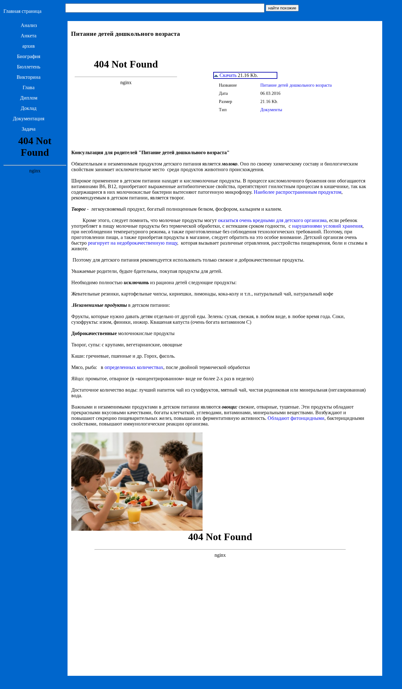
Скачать (227, 75)
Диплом (28, 97)
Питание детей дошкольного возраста (296, 85)
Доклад (28, 108)
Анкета (28, 35)
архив (28, 46)
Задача (28, 129)
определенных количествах (134, 367)
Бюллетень (28, 66)
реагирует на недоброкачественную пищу (132, 243)
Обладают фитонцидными (296, 418)
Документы (271, 109)
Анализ (29, 25)
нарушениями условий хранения (327, 226)
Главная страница (22, 11)
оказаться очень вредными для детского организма (272, 220)
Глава (29, 87)
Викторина (29, 77)
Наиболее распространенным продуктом (297, 192)
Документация (28, 118)
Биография (28, 56)
